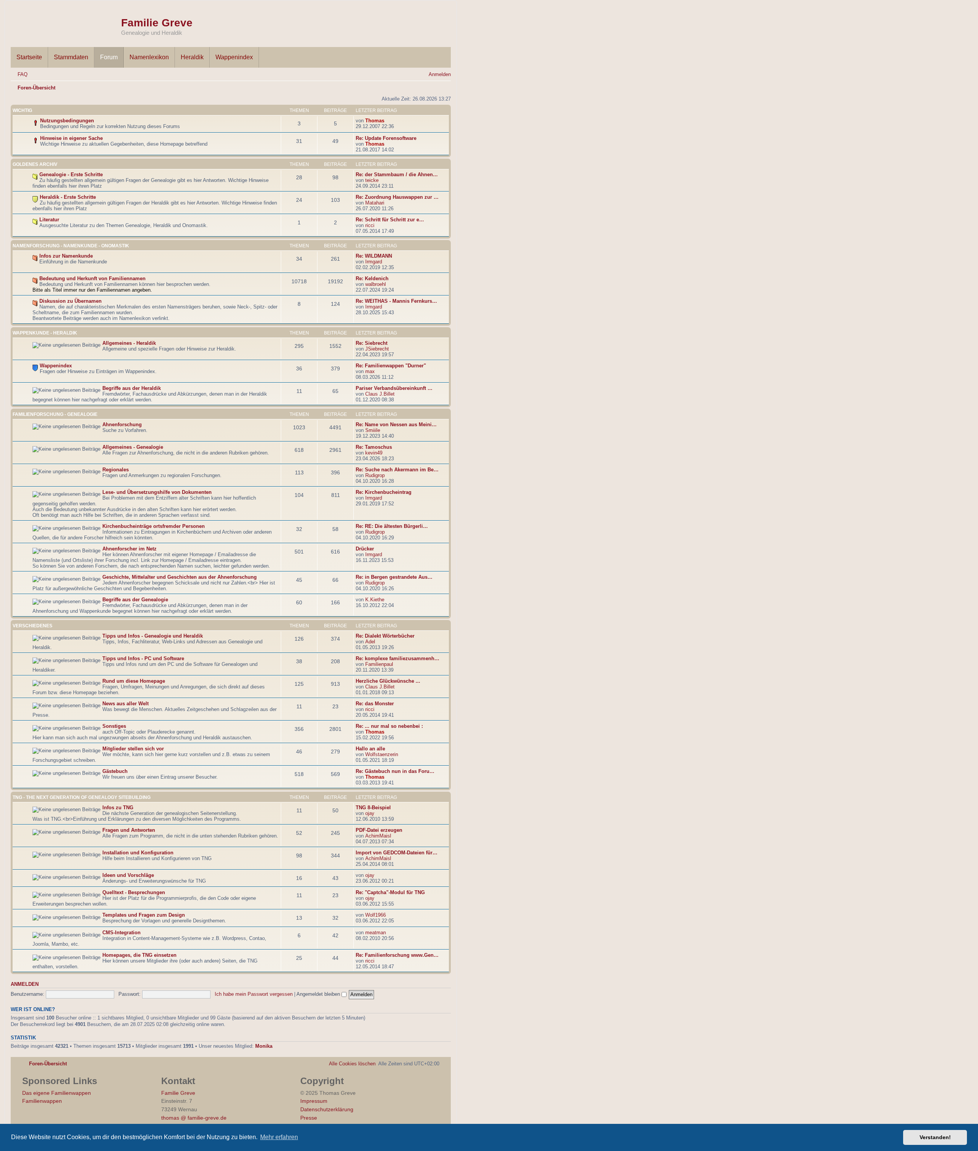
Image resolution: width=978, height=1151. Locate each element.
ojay (369, 813)
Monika (263, 1046)
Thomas (374, 120)
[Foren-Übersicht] (66, 22)
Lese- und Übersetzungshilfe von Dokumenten (157, 492)
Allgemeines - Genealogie (132, 447)
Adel (370, 641)
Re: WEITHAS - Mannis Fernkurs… (396, 301)
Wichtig (22, 110)
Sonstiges (114, 726)
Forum (109, 57)
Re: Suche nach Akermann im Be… (397, 469)
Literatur (49, 219)
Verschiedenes (32, 625)
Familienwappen (42, 1101)
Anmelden (25, 984)
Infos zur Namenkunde (66, 256)
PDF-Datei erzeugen (379, 830)
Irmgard (373, 262)
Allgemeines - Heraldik (129, 343)
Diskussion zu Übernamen (70, 301)
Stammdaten (71, 57)
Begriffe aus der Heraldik (131, 388)
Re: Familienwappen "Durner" (391, 366)
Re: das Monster (375, 703)
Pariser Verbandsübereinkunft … (394, 388)
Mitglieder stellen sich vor (133, 749)
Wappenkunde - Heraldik (45, 333)
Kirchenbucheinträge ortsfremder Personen (153, 526)
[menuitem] (19, 74)
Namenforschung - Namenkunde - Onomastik (71, 245)
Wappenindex (234, 57)
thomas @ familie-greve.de (194, 1118)
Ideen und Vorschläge (128, 875)
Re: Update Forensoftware (386, 138)
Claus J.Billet (380, 394)
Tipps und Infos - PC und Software (143, 658)
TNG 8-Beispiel (373, 807)
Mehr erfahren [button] (279, 1137)
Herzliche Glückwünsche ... (388, 681)
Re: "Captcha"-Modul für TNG (390, 892)
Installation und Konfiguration (137, 853)
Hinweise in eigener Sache (71, 138)
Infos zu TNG (117, 807)
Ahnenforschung (122, 424)
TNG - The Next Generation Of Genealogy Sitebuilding (82, 797)
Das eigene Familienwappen (56, 1093)
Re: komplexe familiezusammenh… (397, 658)
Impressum (313, 1101)
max (370, 371)
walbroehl (375, 284)
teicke (372, 180)
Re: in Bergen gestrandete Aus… (394, 577)
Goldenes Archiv (35, 164)
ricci (369, 225)
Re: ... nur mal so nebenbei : (389, 726)
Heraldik (192, 57)
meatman (375, 932)
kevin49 (373, 453)
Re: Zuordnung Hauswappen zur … (397, 197)
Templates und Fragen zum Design (143, 915)
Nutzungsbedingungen (67, 120)
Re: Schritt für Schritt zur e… (390, 219)
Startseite (29, 57)
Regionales (115, 469)
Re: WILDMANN (374, 256)
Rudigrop (375, 475)
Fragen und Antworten (128, 830)
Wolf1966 (375, 915)
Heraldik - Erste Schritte (68, 197)
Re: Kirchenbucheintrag (383, 492)
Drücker (365, 549)
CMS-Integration (121, 932)
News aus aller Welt (125, 703)
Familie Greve (157, 23)
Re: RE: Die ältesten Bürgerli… (392, 526)
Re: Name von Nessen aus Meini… (396, 424)
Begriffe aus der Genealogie (135, 599)
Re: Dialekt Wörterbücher (385, 636)
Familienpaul (379, 664)
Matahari (374, 203)
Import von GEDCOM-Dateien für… (396, 853)
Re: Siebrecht (371, 343)
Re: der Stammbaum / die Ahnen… (397, 174)
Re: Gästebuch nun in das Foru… (395, 771)
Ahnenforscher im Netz (129, 549)
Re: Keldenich (372, 278)
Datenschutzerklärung (326, 1109)
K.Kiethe (374, 599)
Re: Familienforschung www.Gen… (397, 955)
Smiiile (372, 430)
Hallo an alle (370, 749)
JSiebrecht (377, 349)
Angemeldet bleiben (319, 994)
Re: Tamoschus (374, 447)
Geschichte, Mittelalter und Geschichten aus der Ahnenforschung (179, 577)
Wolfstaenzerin (381, 754)
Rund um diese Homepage (133, 681)
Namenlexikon (149, 57)
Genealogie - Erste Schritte (71, 174)
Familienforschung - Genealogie (55, 414)
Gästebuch (115, 771)
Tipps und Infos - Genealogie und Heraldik (152, 636)
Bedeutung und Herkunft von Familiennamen (92, 278)
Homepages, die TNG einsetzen (139, 955)
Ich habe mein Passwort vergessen (254, 994)
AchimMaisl (378, 836)
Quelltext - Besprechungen (133, 892)
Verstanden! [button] (935, 1137)
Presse (308, 1118)
